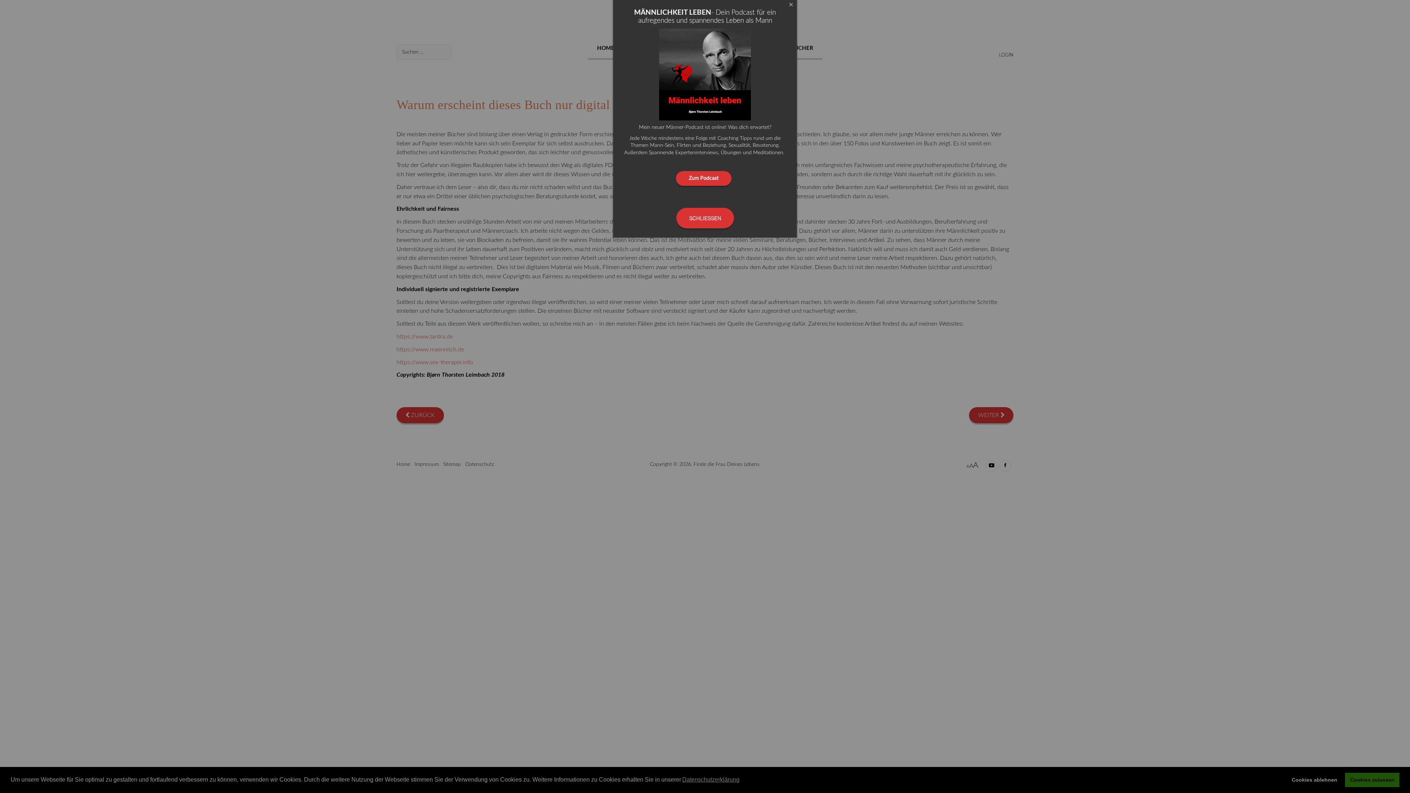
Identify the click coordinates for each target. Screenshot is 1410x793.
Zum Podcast (704, 178)
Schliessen (705, 218)
